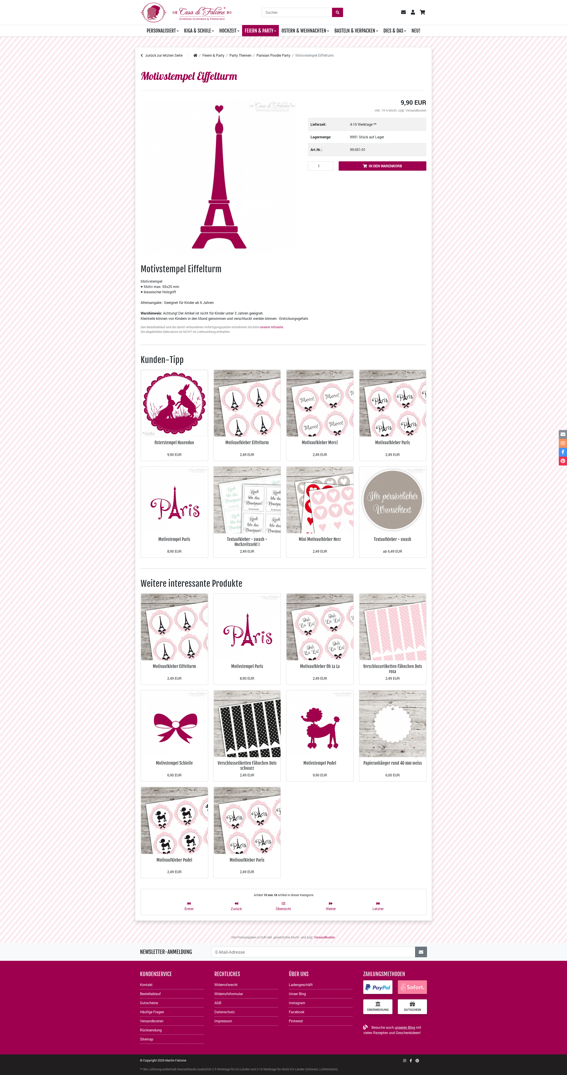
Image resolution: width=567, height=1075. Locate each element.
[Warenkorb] (422, 12)
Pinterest (296, 1021)
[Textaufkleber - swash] (392, 499)
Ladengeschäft (301, 984)
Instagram (297, 1002)
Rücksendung (151, 1030)
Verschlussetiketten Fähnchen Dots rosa (392, 669)
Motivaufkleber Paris (392, 442)
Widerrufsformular (228, 993)
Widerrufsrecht (226, 984)
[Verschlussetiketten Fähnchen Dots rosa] (392, 626)
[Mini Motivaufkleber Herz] (319, 499)
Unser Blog (297, 993)
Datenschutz (224, 1011)
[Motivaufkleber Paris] (392, 402)
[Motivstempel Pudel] (319, 723)
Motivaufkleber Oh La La (320, 666)
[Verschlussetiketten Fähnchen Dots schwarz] (247, 723)
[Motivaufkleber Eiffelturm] (247, 402)
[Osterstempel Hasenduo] (174, 402)
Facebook (296, 1011)
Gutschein (412, 1010)
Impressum (223, 1021)
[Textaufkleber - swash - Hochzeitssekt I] (247, 499)
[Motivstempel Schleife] (174, 723)
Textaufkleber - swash (392, 539)
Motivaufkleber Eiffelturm (247, 442)
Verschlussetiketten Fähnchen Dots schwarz (247, 765)
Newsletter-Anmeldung (166, 952)
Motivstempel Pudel (319, 763)
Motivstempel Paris (174, 539)
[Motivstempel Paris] (174, 499)
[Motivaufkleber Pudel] (174, 820)
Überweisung (378, 1010)
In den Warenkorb (385, 166)
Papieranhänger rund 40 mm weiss (392, 763)
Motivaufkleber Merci (320, 442)
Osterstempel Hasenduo (174, 442)
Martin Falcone (175, 1060)
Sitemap (146, 1039)
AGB (217, 1002)
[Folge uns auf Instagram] (404, 1060)
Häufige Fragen (152, 1011)
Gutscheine (149, 1002)
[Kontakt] (563, 434)
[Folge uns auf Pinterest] (417, 1060)
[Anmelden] (421, 952)
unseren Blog (405, 1027)
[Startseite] (195, 55)
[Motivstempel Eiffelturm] (219, 176)
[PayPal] (377, 987)
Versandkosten (416, 110)
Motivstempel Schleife (174, 763)
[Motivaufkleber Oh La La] (319, 626)
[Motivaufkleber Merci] (319, 402)
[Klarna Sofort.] (412, 987)
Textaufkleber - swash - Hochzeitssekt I (247, 542)
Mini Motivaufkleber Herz (320, 539)
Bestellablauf (150, 993)
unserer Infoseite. (272, 327)
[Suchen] (337, 12)
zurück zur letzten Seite (164, 55)
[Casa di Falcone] (186, 12)
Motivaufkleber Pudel (174, 860)
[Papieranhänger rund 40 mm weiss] (392, 723)
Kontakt (146, 984)
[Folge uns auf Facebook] (411, 1060)
